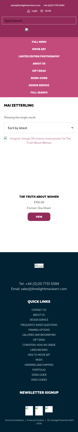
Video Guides (39, 379)
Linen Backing (39, 349)
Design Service (39, 319)
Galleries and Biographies (39, 334)
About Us (39, 314)
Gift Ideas (39, 339)
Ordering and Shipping (39, 365)
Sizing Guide (39, 374)
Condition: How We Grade (39, 345)
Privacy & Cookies (35, 420)
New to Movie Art (39, 354)
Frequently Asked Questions (39, 325)
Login (34, 10)
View (39, 216)
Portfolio (39, 369)
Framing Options (39, 330)
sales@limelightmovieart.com (25, 5)
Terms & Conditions (14, 420)
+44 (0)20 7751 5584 (53, 5)
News (39, 359)
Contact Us (39, 310)
